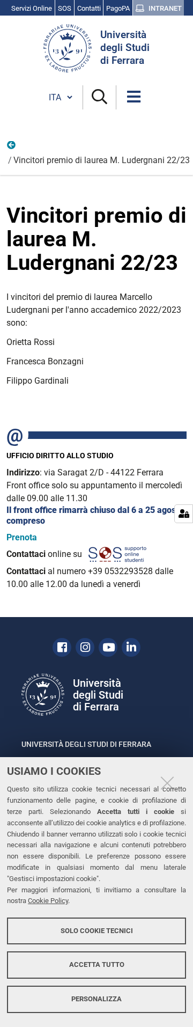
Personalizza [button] (96, 999)
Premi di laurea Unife (11, 147)
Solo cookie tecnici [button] (97, 931)
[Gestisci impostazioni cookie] (183, 513)
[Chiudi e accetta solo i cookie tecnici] (167, 782)
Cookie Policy (48, 901)
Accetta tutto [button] (96, 964)
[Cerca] (99, 97)
